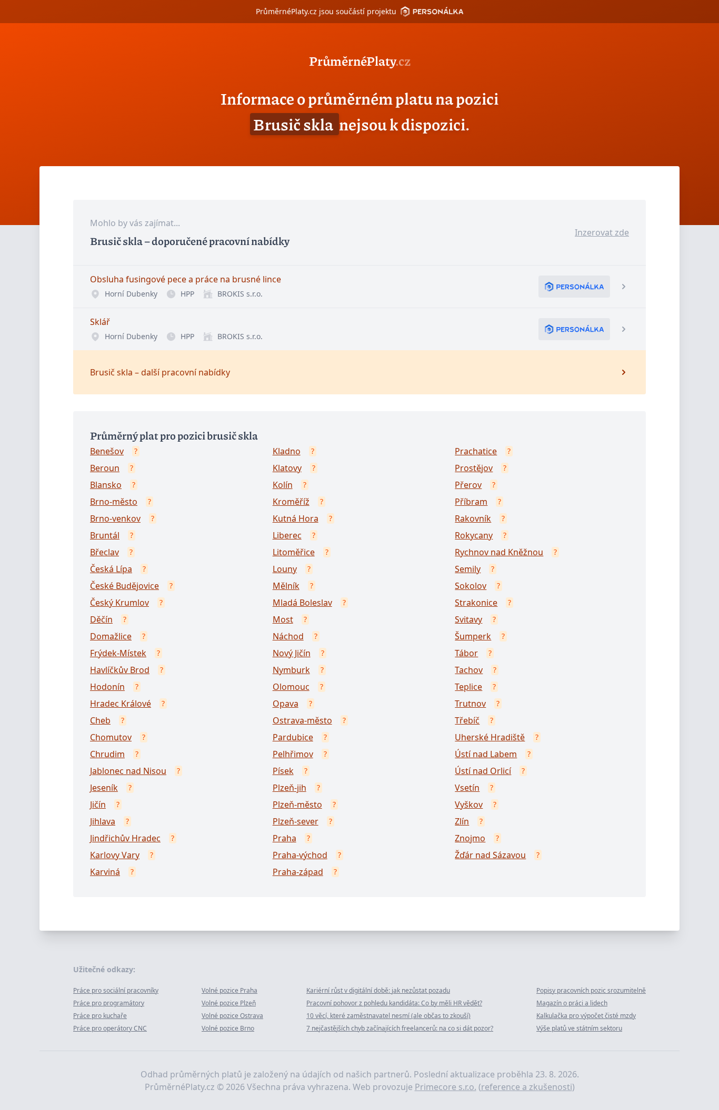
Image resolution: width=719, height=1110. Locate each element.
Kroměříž (291, 501)
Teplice (468, 687)
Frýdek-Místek (118, 653)
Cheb (100, 720)
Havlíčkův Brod (119, 670)
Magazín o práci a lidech (571, 1003)
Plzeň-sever (295, 821)
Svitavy (468, 619)
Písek (283, 771)
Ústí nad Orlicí (483, 771)
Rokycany (474, 535)
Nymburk (291, 670)
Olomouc (291, 687)
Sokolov (470, 586)
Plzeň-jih (289, 787)
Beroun (104, 468)
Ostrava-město (302, 720)
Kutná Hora (295, 518)
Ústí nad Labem (486, 754)
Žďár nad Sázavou (490, 855)
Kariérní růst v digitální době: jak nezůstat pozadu (378, 990)
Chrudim (107, 754)
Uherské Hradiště (490, 737)
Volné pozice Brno (228, 1028)
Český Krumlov (119, 602)
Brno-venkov (115, 518)
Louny (285, 569)
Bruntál (104, 535)
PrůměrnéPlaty (360, 60)
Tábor (466, 653)
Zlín (462, 821)
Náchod (288, 636)
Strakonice (476, 602)
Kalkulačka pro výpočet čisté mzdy (586, 1015)
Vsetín (467, 787)
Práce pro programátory (108, 1003)
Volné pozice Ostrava (232, 1015)
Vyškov (469, 804)
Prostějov (474, 468)
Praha (284, 838)
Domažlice (111, 636)
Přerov (468, 485)
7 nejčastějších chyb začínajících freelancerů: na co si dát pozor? (399, 1028)
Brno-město (113, 501)
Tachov (469, 670)
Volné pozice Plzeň (229, 1003)
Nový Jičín (292, 653)
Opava (285, 703)
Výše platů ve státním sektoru (579, 1028)
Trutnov (470, 703)
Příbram (471, 501)
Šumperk (473, 636)
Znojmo (470, 838)
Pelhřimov (293, 754)
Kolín (283, 485)
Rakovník (473, 518)
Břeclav (104, 552)
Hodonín (107, 687)
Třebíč (467, 720)
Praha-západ (298, 872)
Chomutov (111, 737)
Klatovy (287, 468)
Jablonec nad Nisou (128, 771)
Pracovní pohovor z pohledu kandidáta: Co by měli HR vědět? (394, 1003)
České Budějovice (124, 586)
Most (283, 619)
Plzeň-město (297, 804)
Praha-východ (300, 855)
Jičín (98, 804)
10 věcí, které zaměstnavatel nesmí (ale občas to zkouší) (388, 1015)
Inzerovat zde (602, 232)
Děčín (101, 619)
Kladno (287, 451)
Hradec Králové (120, 703)
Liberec (287, 535)
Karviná (105, 872)
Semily (468, 569)
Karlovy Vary (114, 855)
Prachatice (476, 451)
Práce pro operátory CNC (110, 1028)
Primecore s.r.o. (445, 1087)
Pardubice (293, 737)
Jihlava (102, 821)
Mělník (286, 586)
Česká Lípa (111, 569)
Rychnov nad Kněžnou (499, 552)
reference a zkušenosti (526, 1087)
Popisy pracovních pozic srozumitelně (591, 990)
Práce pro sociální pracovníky (115, 990)
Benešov (107, 451)
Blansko (106, 485)
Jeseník (104, 787)
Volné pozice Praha (229, 990)
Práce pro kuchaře (100, 1015)
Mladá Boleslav (302, 602)
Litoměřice (294, 552)
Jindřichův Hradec (125, 838)
